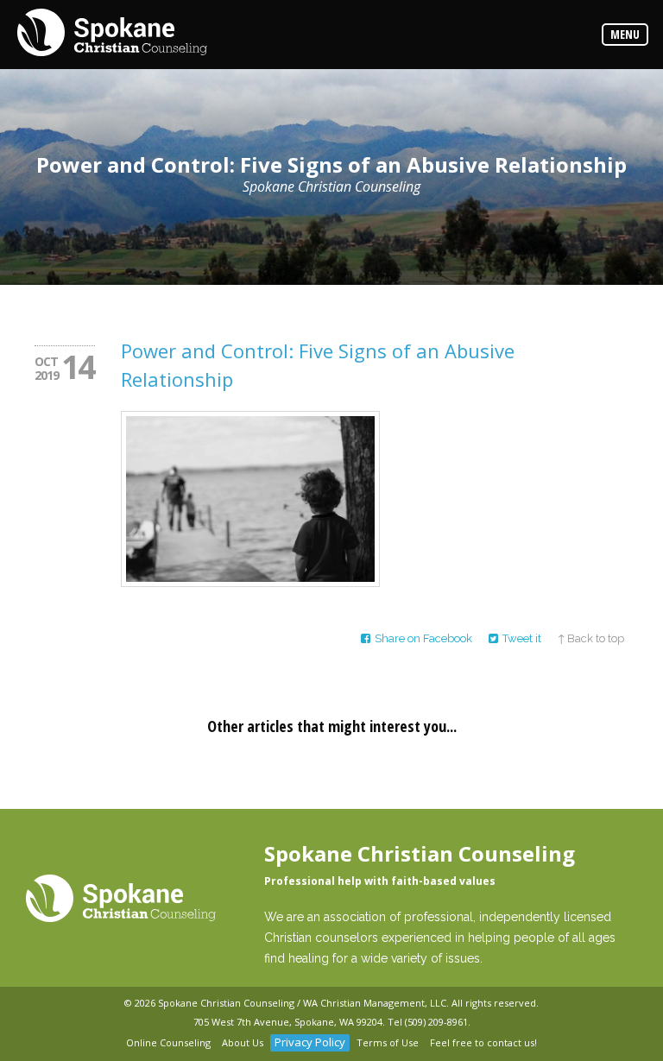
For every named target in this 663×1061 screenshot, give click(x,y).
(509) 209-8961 (436, 1021)
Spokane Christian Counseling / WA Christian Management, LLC (302, 1002)
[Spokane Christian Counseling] (112, 34)
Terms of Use (388, 1042)
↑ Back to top (591, 638)
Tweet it (521, 638)
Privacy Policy (310, 1042)
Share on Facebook (423, 638)
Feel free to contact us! (483, 1042)
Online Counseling (168, 1042)
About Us (242, 1042)
